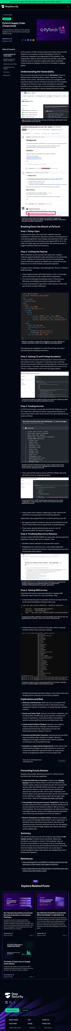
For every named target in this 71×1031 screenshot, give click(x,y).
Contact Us (45, 1020)
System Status (13, 1020)
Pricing (30, 1023)
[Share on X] (22, 40)
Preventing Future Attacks (9, 68)
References (6, 75)
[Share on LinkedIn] (28, 40)
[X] (14, 1002)
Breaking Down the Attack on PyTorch (9, 60)
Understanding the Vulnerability (9, 55)
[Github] (10, 1002)
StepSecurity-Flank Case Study (52, 798)
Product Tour (46, 1023)
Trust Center (13, 1023)
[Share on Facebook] (31, 40)
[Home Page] (10, 6)
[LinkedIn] (6, 1002)
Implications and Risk (10, 64)
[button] (68, 6)
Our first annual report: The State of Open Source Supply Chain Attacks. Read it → (36, 2)
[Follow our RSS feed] (33, 40)
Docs (29, 1020)
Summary (6, 72)
